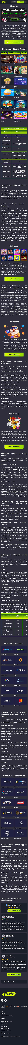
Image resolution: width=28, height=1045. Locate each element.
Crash (16, 52)
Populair (3, 52)
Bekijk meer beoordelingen (14, 974)
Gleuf (23, 52)
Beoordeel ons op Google (14, 910)
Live (10, 52)
